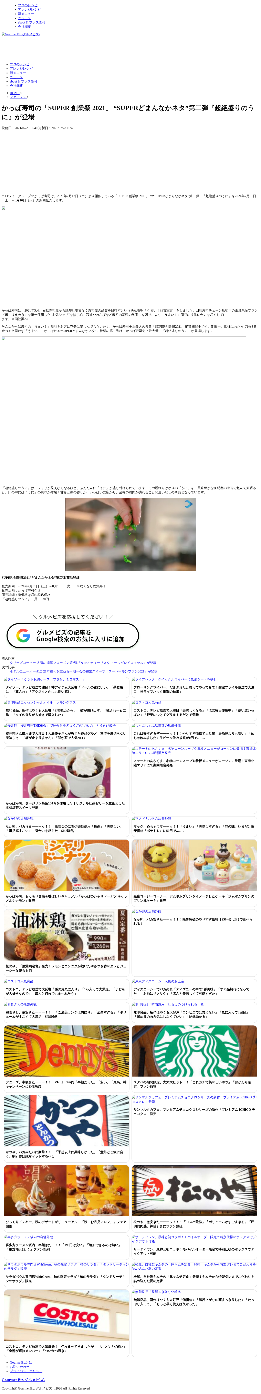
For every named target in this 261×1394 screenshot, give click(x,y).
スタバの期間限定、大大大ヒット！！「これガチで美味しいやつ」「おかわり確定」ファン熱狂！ (192, 1084)
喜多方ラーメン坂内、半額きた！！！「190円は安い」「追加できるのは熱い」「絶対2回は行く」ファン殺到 (64, 1247)
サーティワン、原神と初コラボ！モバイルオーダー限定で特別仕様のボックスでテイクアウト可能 (194, 1251)
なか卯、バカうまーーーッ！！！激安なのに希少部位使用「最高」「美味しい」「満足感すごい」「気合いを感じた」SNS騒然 (64, 828)
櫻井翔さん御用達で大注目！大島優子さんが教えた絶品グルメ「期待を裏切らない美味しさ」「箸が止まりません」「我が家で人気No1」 (66, 735)
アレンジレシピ (29, 9)
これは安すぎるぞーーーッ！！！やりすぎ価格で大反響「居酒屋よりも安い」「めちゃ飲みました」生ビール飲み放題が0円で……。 (194, 735)
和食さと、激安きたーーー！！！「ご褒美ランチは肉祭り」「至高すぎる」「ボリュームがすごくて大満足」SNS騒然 (66, 1014)
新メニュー (26, 14)
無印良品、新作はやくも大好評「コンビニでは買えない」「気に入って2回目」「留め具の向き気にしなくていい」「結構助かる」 (191, 1014)
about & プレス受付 (31, 22)
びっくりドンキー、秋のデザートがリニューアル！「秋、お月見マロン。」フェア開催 (66, 1224)
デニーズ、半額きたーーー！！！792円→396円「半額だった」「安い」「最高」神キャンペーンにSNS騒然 (66, 1084)
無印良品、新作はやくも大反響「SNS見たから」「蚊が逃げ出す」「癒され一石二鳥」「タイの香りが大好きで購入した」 (66, 712)
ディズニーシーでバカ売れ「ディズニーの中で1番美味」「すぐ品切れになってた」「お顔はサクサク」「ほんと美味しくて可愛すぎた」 (191, 991)
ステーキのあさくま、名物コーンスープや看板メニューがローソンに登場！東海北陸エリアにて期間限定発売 (194, 763)
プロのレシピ (28, 5)
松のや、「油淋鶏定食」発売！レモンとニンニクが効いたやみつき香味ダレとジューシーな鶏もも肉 (66, 968)
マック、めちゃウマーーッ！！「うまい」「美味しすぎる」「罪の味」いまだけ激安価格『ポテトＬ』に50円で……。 (194, 828)
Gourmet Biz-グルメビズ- (23, 1380)
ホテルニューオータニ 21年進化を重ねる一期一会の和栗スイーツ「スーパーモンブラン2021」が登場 (83, 671)
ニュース (24, 18)
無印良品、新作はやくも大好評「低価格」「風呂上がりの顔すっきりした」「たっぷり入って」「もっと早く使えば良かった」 (194, 1302)
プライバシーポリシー (26, 1371)
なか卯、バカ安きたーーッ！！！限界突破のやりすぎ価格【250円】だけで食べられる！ (193, 921)
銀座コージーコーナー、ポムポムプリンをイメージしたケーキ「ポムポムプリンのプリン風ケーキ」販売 (194, 898)
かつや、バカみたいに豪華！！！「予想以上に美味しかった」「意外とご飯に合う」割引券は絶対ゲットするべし (64, 1154)
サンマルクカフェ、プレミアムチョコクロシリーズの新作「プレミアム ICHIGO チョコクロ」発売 (194, 1112)
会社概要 (24, 26)
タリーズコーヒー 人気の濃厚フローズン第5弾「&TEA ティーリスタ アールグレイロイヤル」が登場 (83, 663)
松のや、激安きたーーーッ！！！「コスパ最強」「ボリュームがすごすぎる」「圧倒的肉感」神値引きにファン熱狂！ (194, 1224)
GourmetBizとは (21, 1362)
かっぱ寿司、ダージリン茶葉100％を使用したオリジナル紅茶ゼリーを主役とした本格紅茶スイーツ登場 (65, 805)
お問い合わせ (19, 1366)
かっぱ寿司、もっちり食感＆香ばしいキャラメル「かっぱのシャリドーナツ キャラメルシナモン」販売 (66, 898)
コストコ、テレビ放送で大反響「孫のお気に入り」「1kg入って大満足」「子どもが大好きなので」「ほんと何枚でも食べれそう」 (65, 991)
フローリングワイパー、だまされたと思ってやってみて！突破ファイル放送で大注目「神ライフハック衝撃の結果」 (194, 689)
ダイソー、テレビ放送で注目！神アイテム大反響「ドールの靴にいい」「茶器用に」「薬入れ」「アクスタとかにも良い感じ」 (64, 689)
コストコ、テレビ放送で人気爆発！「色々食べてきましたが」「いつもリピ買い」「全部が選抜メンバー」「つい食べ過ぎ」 (66, 1349)
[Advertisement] (76, 49)
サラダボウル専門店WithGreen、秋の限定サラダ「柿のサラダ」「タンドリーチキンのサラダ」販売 (66, 1279)
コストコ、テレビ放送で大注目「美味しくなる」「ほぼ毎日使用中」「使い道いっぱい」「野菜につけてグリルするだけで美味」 (194, 712)
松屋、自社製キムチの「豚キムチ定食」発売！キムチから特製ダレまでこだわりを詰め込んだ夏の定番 (194, 1279)
